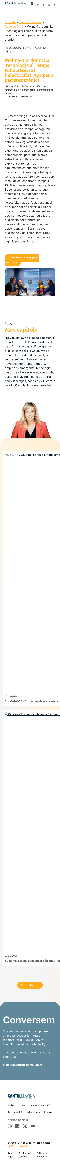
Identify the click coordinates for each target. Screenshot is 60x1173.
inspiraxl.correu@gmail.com (22, 1064)
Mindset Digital (19, 1146)
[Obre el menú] (32, 3)
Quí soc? (45, 1105)
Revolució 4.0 (14, 26)
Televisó (21, 1105)
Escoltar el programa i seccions (22, 260)
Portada (10, 22)
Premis (33, 1105)
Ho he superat (33, 1112)
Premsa (48, 1112)
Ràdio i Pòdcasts (30, 22)
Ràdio (11, 1105)
